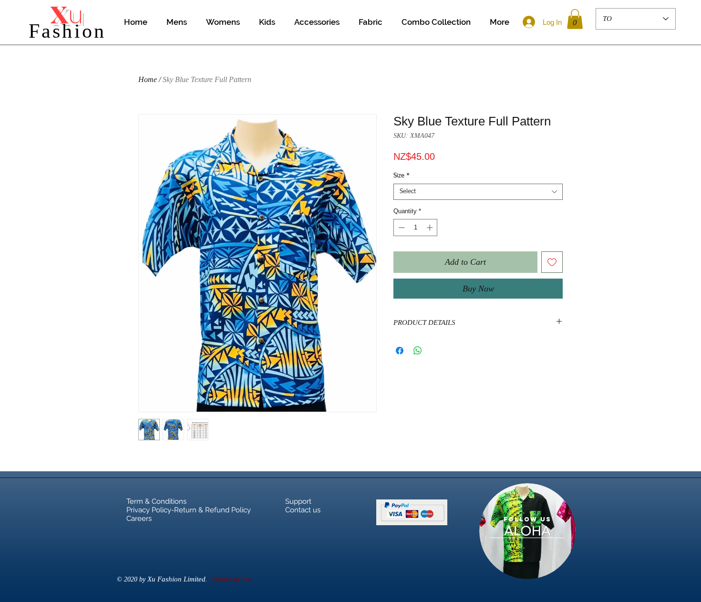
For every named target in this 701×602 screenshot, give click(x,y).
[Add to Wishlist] (552, 262)
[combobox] (478, 192)
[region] (527, 531)
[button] (575, 19)
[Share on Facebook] (399, 350)
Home (147, 79)
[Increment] (430, 227)
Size (401, 176)
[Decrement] (400, 227)
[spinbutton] (415, 227)
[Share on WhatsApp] (417, 350)
